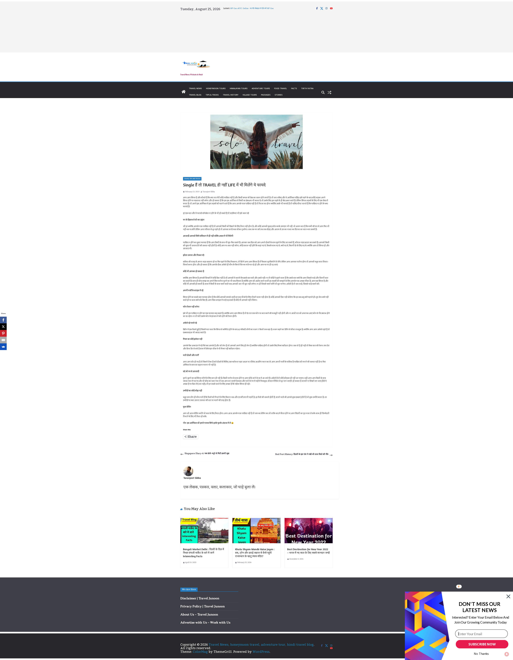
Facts (294, 88)
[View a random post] (329, 92)
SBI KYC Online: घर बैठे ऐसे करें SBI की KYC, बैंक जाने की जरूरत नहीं (255, 8)
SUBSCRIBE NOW (482, 644)
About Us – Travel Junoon (199, 614)
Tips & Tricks (212, 95)
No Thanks (481, 654)
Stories (278, 95)
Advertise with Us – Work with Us (205, 622)
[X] (3, 326)
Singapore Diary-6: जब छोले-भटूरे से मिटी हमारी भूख (207, 453)
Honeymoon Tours (216, 88)
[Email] (3, 340)
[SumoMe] (3, 346)
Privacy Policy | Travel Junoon (202, 606)
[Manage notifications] (507, 654)
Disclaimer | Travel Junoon (199, 598)
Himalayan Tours (238, 88)
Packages (265, 95)
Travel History (230, 95)
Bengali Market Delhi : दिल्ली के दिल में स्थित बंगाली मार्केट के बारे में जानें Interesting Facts (203, 553)
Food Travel (280, 88)
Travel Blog (195, 95)
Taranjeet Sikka (209, 192)
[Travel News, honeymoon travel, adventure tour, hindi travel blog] (183, 91)
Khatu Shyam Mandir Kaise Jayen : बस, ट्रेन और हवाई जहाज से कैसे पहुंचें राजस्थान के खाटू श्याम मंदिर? (255, 553)
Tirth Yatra (307, 88)
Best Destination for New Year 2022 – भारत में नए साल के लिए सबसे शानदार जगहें (308, 551)
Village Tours (250, 95)
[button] (479, 607)
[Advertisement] (256, 31)
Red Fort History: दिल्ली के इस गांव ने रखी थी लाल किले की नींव (301, 454)
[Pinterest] (3, 333)
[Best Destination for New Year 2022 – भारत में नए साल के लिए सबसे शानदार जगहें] (309, 519)
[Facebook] (3, 320)
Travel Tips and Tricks (192, 178)
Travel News (195, 88)
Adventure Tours (261, 88)
